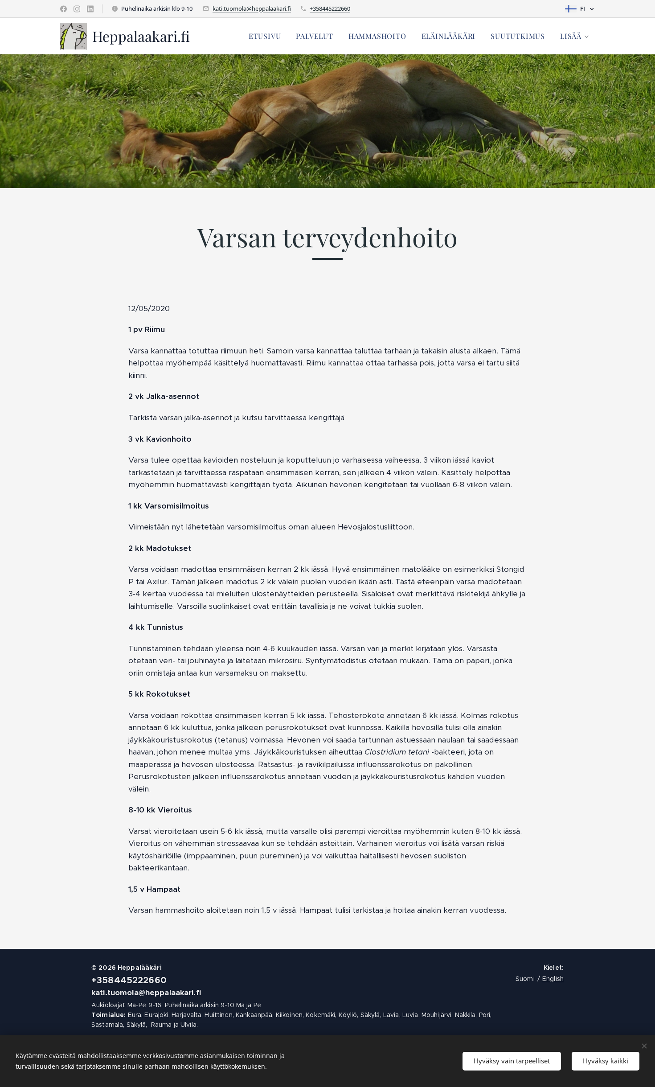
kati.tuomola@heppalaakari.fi (252, 8)
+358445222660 (330, 8)
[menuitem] (265, 36)
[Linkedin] (90, 8)
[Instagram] (76, 8)
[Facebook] (63, 8)
